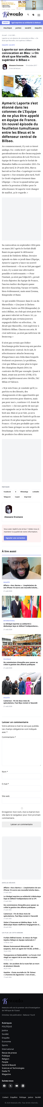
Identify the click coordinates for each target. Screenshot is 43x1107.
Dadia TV (6, 1071)
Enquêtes (13, 1097)
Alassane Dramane (16, 65)
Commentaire (9, 737)
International (9, 621)
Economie (6, 1041)
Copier (17, 497)
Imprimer (27, 497)
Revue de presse (9, 1052)
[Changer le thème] (33, 15)
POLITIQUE (8, 28)
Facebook (7, 492)
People (5, 1062)
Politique (6, 1055)
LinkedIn (35, 492)
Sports (5, 1045)
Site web (6, 796)
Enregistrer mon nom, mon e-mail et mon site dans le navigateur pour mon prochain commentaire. (21, 815)
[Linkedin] (23, 1085)
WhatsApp (24, 492)
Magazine (6, 1074)
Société (28, 28)
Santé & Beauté (9, 1065)
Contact (5, 1097)
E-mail (5, 784)
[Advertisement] (21, 219)
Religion (5, 1059)
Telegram (7, 497)
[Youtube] (16, 1085)
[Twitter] (10, 1085)
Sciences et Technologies (13, 1068)
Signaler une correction (15, 538)
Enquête (5, 45)
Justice (18, 28)
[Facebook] (4, 1085)
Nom (5, 771)
